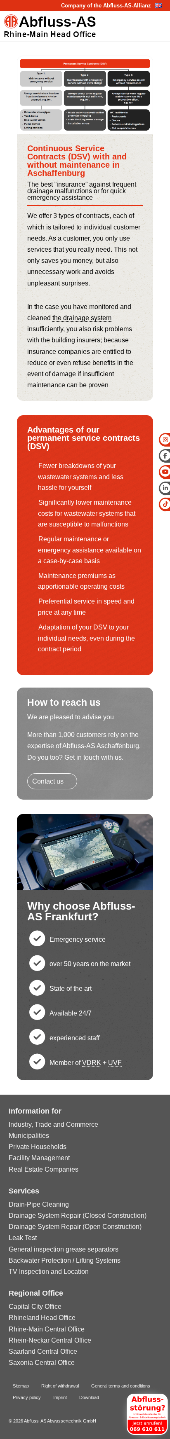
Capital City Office (35, 1306)
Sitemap (21, 1385)
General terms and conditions (120, 1385)
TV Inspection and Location (49, 1271)
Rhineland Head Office (42, 1317)
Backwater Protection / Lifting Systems (64, 1260)
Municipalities (29, 1135)
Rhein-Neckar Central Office (50, 1340)
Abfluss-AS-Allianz (127, 5)
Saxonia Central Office (42, 1362)
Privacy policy (27, 1397)
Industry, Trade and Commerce (53, 1124)
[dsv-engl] (85, 131)
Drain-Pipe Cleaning (39, 1204)
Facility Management (39, 1157)
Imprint (60, 1397)
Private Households (37, 1146)
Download (89, 1397)
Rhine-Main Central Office (47, 1329)
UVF (115, 1062)
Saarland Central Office (43, 1351)
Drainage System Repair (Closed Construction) (77, 1215)
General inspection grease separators (63, 1249)
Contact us (48, 781)
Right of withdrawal (60, 1385)
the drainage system (81, 317)
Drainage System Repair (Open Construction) (75, 1226)
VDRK (91, 1062)
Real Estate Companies (43, 1169)
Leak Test (23, 1237)
